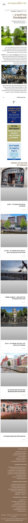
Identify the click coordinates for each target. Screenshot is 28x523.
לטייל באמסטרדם (23, 10)
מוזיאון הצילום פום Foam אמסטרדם (14, 436)
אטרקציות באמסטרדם (15, 10)
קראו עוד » (23, 209)
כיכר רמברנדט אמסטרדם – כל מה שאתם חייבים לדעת (15, 344)
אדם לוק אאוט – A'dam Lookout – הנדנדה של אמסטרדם (14, 298)
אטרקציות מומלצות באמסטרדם (19, 481)
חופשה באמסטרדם (22, 449)
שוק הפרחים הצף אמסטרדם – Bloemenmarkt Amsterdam (16, 391)
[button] (4, 4)
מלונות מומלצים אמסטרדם (20, 464)
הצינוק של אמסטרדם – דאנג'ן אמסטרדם (16, 205)
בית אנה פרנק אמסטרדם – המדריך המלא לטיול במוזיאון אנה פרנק (14, 251)
